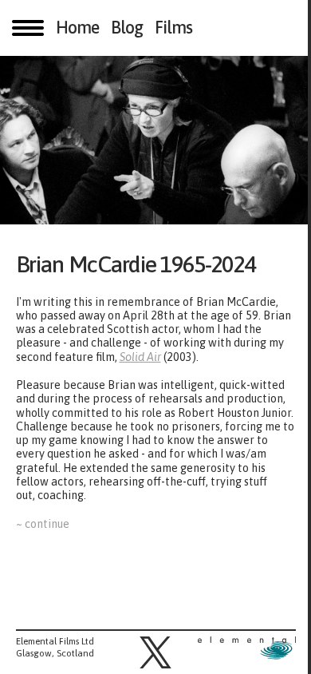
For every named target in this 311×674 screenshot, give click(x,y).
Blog (127, 28)
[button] (155, 652)
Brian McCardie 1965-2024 (143, 264)
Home (77, 28)
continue (46, 523)
